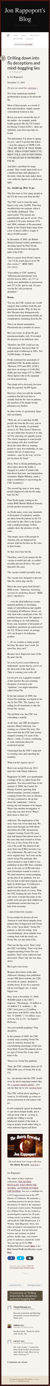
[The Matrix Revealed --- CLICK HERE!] (25, 1145)
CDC (29, 1266)
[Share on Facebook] (11, 1258)
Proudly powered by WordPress (21, 1379)
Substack (29, 39)
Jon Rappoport (16, 72)
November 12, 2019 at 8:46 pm (23, 1343)
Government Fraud (16, 1268)
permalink (28, 44)
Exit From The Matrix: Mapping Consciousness (16, 1285)
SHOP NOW (18, 39)
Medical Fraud (29, 1268)
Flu (32, 1266)
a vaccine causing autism (22, 1084)
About (23, 35)
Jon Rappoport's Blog (25, 14)
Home (15, 35)
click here (32, 87)
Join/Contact (34, 35)
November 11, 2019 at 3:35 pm (23, 1327)
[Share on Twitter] (20, 1258)
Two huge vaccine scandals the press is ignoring (35, 1285)
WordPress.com (23, 1381)
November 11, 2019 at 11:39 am (23, 1309)
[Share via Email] (30, 1258)
